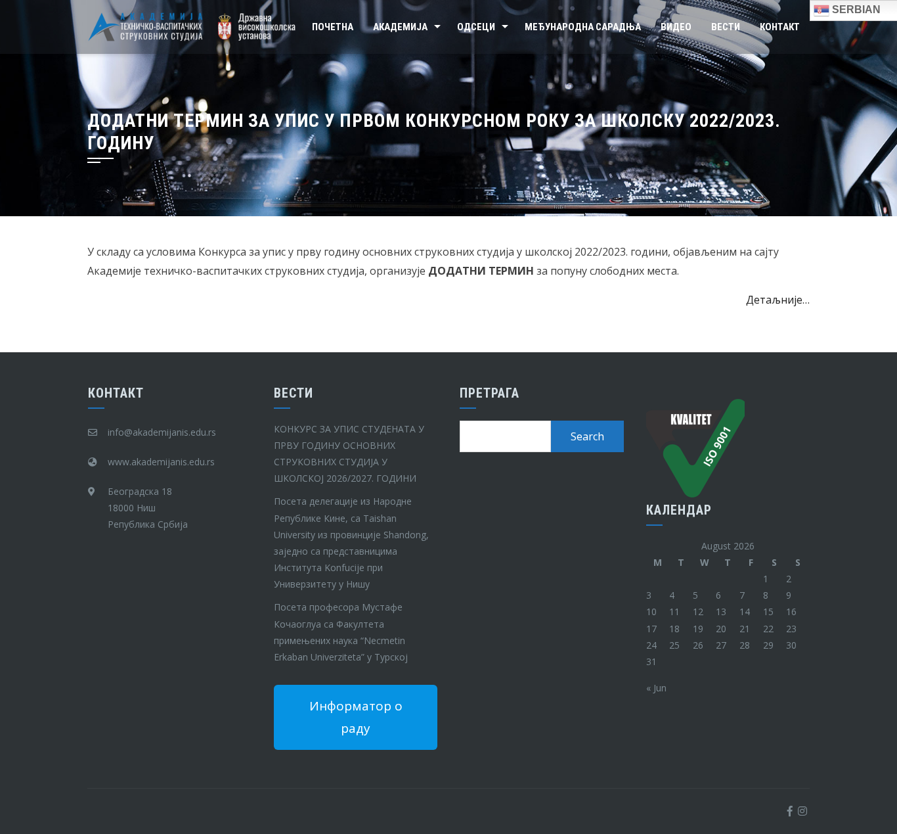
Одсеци (476, 27)
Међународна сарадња (583, 27)
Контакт (780, 27)
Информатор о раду (356, 717)
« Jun (656, 688)
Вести (725, 27)
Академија (400, 27)
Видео (676, 27)
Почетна (332, 27)
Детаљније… (778, 299)
